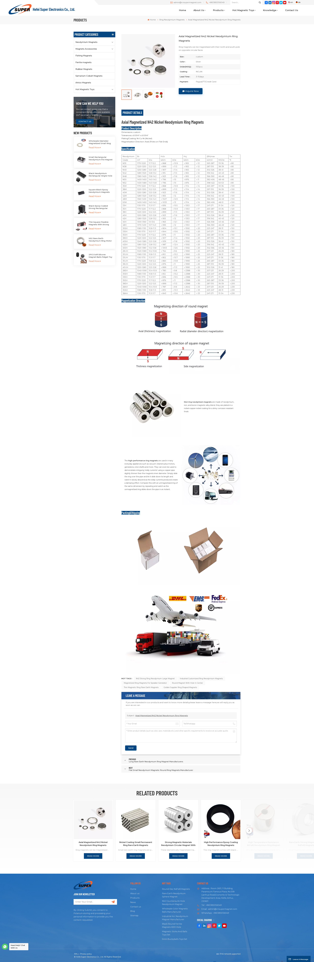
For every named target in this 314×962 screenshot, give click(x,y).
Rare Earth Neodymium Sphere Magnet (173, 895)
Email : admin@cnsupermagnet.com (219, 909)
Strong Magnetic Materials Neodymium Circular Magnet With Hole (178, 844)
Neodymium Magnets (86, 42)
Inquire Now (192, 91)
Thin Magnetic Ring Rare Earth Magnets (141, 687)
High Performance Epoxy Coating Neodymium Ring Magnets (221, 843)
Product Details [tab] (132, 112)
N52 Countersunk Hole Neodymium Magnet (173, 902)
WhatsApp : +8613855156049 (215, 913)
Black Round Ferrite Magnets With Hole (172, 925)
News (133, 902)
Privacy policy (86, 954)
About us (198, 10)
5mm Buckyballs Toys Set (174, 939)
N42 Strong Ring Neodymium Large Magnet (155, 678)
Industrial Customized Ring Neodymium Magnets (201, 678)
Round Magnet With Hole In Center (187, 683)
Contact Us (84, 121)
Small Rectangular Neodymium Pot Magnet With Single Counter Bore (101, 158)
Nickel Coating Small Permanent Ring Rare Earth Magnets (135, 843)
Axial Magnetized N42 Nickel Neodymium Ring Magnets (161, 715)
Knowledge (269, 10)
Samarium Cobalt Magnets (88, 76)
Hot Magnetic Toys (243, 10)
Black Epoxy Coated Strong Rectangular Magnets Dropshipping (100, 207)
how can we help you (89, 103)
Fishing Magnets (83, 55)
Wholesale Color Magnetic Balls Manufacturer (175, 910)
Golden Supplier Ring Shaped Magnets (180, 687)
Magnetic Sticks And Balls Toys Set (174, 933)
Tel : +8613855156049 (211, 905)
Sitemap (134, 915)
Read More (94, 147)
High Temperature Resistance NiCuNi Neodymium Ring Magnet (263, 843)
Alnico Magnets (83, 82)
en (291, 2)
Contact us (291, 10)
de (299, 2)
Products (218, 10)
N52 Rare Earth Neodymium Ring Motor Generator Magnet (100, 239)
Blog (132, 911)
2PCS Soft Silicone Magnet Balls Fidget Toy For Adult (100, 255)
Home (182, 10)
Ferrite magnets (83, 62)
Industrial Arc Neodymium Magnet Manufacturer (175, 918)
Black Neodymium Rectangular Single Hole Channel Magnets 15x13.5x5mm (100, 174)
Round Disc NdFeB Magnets (176, 889)
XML (76, 954)
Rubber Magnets (83, 69)
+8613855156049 (216, 2)
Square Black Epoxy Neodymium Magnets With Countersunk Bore (100, 190)
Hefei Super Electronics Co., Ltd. (54, 9)
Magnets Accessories (86, 49)
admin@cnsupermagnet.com (187, 2)
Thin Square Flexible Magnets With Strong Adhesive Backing (99, 223)
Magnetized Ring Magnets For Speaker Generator (145, 683)
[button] (249, 831)
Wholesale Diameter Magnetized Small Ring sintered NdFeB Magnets (101, 142)
